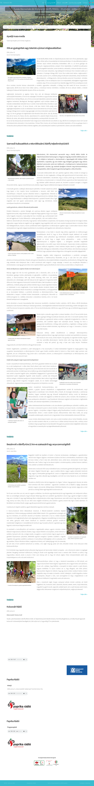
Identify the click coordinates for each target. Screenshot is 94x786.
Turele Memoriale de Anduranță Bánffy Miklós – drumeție (20, 27)
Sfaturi (59, 3)
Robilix (34, 783)
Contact (85, 3)
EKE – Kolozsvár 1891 (6, 3)
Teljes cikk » (83, 131)
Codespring (87, 783)
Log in (89, 775)
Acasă (44, 3)
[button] (21, 67)
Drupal (53, 783)
